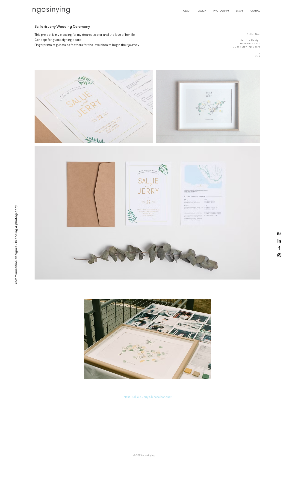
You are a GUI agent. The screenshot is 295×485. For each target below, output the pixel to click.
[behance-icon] (279, 233)
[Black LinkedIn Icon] (279, 240)
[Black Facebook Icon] (279, 248)
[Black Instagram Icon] (279, 255)
